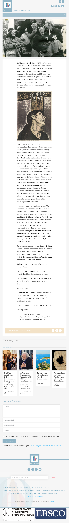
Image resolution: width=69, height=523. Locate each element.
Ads (33, 487)
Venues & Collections (45, 487)
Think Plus (52, 501)
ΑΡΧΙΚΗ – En (57, 493)
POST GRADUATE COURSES (38, 485)
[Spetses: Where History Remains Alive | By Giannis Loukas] (43, 351)
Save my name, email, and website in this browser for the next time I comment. (31, 436)
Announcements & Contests (15, 493)
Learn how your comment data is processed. (45, 446)
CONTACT (37, 487)
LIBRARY (28, 485)
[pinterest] (59, 6)
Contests (57, 487)
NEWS (35, 493)
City (52, 487)
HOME (39, 493)
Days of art (11, 485)
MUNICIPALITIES (27, 487)
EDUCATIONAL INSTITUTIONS (52, 485)
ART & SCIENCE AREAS (47, 493)
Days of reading (37, 490)
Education (62, 487)
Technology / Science (28, 493)
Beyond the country (51, 490)
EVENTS (23, 485)
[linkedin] (62, 6)
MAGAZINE (17, 485)
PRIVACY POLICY (38, 496)
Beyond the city (60, 490)
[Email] (60, 330)
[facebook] (52, 6)
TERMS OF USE (30, 496)
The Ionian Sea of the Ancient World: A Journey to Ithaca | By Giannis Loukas (59, 377)
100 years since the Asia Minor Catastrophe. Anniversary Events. (18, 490)
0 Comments (24, 341)
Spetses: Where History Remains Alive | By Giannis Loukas (42, 376)
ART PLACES (19, 487)
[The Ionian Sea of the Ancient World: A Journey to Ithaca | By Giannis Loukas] (59, 351)
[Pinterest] (57, 330)
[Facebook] (53, 330)
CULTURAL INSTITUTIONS (9, 487)
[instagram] (55, 6)
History (18, 341)
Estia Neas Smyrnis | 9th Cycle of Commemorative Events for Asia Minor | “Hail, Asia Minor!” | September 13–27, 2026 (9, 381)
